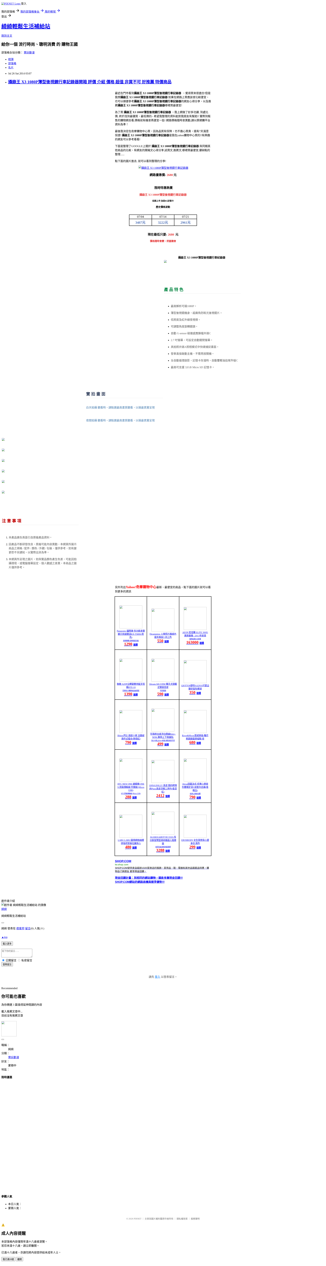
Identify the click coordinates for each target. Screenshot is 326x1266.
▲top (4, 937)
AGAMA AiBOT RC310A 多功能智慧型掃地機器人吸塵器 (163, 840)
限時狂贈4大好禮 (195, 639)
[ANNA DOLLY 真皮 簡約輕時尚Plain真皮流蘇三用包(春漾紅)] (162, 782)
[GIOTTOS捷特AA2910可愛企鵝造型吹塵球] (195, 682)
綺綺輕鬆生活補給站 (25, 26)
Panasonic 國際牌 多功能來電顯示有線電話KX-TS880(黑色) (131, 634)
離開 (19, 1259)
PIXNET (137, 1218)
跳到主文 (6, 35)
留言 (28, 928)
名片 (11, 67)
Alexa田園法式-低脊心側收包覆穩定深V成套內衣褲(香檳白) (195, 787)
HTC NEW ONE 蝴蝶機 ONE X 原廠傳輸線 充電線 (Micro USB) (130, 787)
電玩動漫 (29, 52)
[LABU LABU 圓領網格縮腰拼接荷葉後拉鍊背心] (130, 836)
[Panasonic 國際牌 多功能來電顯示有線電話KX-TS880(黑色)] (130, 627)
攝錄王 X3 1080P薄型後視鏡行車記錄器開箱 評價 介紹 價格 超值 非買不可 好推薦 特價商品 (89, 82)
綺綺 (4, 909)
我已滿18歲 (8, 1259)
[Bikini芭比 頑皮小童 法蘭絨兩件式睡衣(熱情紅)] (130, 732)
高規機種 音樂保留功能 (131, 640)
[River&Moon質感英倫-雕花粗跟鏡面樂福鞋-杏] (195, 732)
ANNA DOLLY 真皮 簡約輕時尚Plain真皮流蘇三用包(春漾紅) (163, 788)
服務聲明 (195, 1218)
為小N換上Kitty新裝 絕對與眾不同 (163, 740)
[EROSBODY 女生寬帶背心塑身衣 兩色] (195, 836)
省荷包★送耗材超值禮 (163, 847)
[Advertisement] (163, 1133)
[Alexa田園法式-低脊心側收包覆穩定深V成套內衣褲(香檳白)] (195, 780)
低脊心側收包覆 (195, 794)
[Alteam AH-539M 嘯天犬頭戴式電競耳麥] (162, 680)
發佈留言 (7, 964)
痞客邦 (20, 928)
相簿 (11, 59)
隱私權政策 (182, 1218)
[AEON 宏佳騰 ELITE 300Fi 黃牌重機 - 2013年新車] (195, 629)
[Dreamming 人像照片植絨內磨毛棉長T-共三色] (162, 630)
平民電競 (163, 690)
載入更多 (7, 943)
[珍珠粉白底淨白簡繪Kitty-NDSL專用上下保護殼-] (162, 730)
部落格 (12, 63)
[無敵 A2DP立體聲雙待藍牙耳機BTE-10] (130, 680)
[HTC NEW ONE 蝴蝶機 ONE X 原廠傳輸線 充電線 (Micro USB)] (130, 780)
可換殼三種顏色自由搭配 (130, 690)
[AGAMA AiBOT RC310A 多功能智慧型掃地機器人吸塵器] (162, 833)
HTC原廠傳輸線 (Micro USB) (131, 793)
